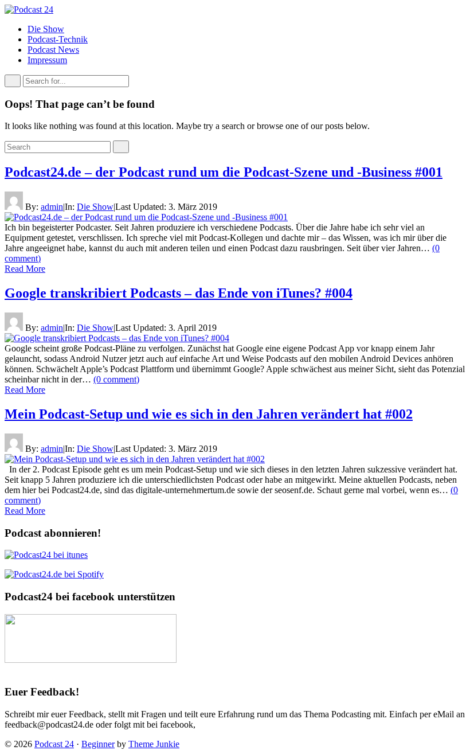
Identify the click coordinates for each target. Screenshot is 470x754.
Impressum (47, 60)
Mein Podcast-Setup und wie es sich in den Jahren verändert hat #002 (209, 414)
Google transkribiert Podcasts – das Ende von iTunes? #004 (178, 293)
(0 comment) (116, 379)
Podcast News (53, 49)
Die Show (46, 29)
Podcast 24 (54, 744)
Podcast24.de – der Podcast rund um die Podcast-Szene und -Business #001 (223, 172)
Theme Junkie (153, 744)
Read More (25, 269)
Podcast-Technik (58, 39)
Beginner (98, 744)
